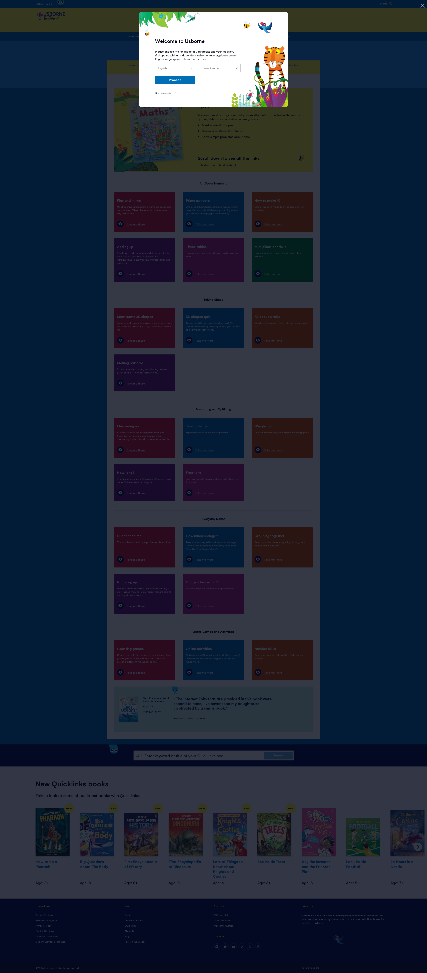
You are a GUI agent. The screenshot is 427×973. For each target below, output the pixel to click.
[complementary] (213, 486)
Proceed (175, 80)
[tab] (165, 92)
